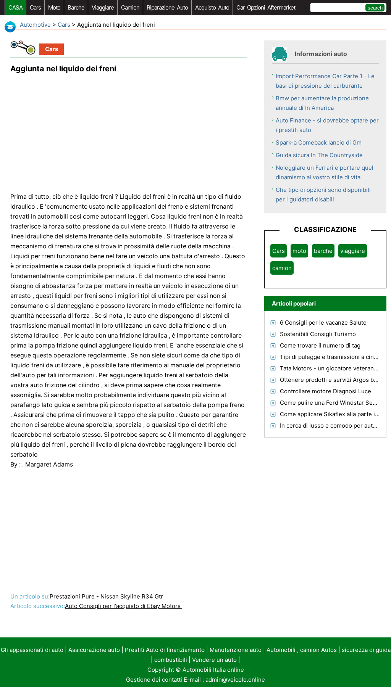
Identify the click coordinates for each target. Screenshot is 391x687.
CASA (15, 7)
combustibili (170, 659)
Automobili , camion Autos (302, 649)
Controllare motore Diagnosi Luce (325, 391)
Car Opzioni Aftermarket (265, 7)
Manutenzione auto (236, 649)
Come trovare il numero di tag (320, 345)
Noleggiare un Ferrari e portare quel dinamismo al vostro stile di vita (324, 172)
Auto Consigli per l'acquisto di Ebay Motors (123, 606)
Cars (35, 7)
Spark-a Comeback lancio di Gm (319, 142)
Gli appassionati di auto (32, 649)
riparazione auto (167, 7)
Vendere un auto (214, 659)
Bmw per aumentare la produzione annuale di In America (322, 103)
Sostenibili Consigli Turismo (318, 334)
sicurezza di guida (366, 649)
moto (54, 7)
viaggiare (103, 7)
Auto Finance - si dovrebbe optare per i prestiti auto (327, 125)
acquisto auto (212, 7)
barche (76, 7)
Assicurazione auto (94, 649)
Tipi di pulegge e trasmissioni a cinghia (332, 356)
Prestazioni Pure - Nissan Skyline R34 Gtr (107, 596)
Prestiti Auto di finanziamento (165, 649)
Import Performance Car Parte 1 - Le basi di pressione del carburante (325, 80)
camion (130, 7)
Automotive (35, 24)
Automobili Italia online (213, 669)
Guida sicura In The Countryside (319, 155)
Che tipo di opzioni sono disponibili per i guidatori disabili (323, 194)
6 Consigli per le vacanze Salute (323, 322)
